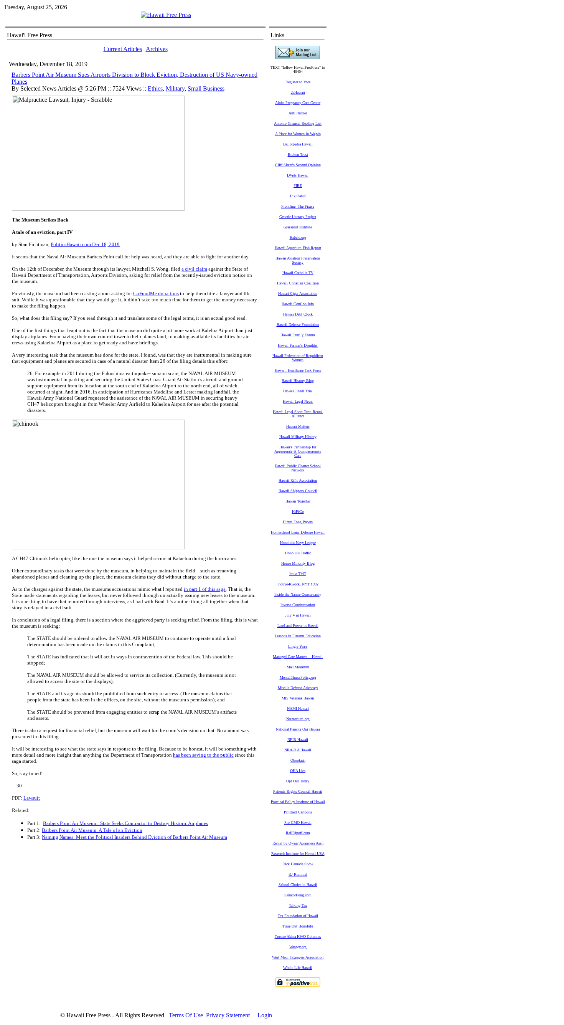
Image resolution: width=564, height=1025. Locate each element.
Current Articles (123, 49)
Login (264, 1015)
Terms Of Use (186, 1015)
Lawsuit (31, 798)
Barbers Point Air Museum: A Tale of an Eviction (92, 830)
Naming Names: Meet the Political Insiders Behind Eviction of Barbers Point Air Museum (134, 837)
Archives (157, 49)
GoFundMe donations (156, 293)
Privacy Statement (228, 1015)
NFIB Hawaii (297, 739)
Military (175, 88)
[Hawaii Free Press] (166, 15)
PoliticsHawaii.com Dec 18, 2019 (85, 244)
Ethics (155, 88)
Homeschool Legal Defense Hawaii (298, 532)
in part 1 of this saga (205, 589)
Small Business (206, 88)
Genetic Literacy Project (297, 217)
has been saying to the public (203, 755)
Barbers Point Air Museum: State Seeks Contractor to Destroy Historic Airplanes (125, 823)
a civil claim (194, 269)
